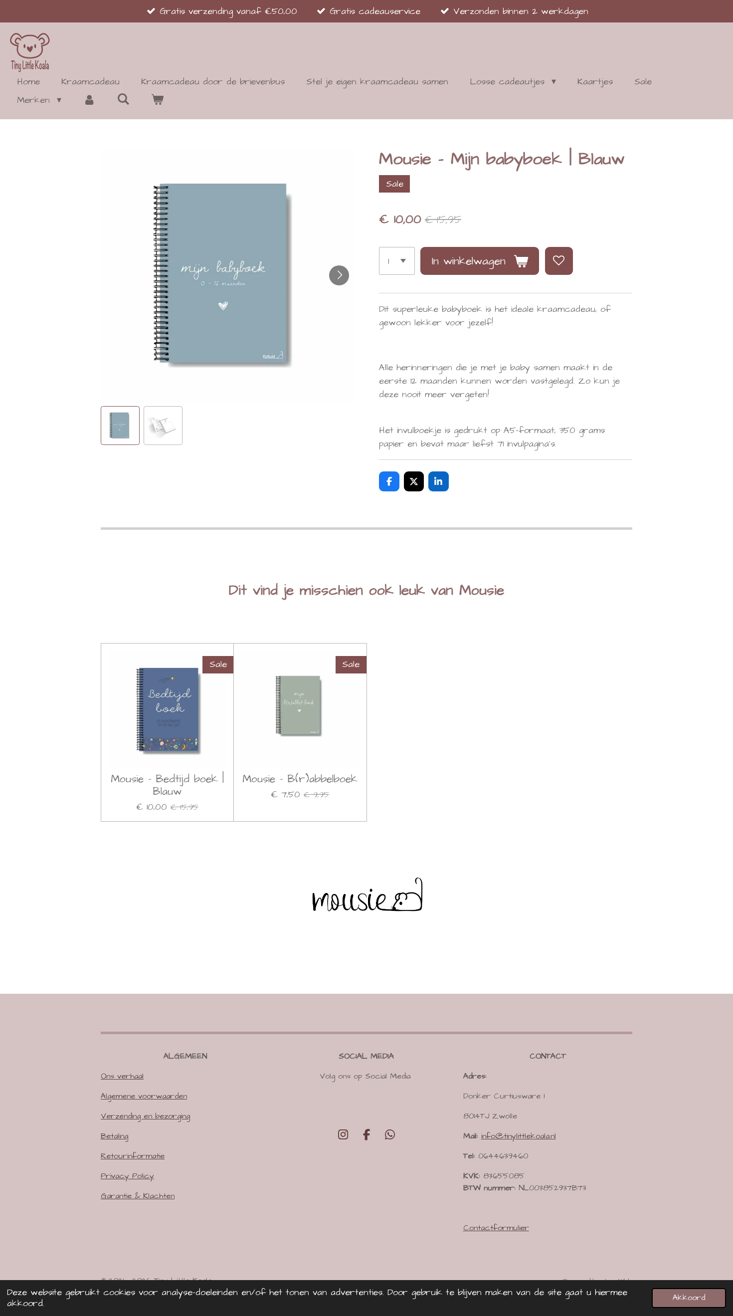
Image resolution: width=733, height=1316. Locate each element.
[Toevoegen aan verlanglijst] (559, 261)
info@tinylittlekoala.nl (518, 1135)
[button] (120, 425)
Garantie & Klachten (138, 1195)
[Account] (89, 100)
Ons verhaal (122, 1076)
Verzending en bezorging (145, 1115)
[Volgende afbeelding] (339, 275)
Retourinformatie (133, 1155)
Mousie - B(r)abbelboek (300, 779)
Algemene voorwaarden (144, 1096)
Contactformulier (496, 1227)
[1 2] (397, 261)
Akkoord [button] (689, 1298)
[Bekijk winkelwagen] (157, 100)
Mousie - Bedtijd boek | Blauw (167, 785)
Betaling (114, 1135)
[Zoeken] (123, 99)
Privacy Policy (127, 1175)
